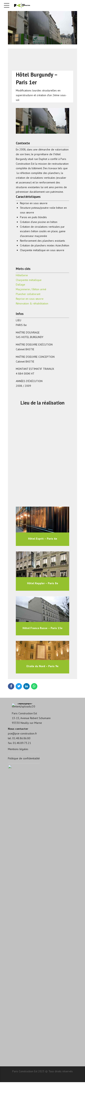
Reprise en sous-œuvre (29, 298)
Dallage (20, 284)
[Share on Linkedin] (26, 686)
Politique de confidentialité (24, 758)
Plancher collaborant (28, 294)
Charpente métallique (29, 280)
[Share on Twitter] (19, 686)
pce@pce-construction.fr (22, 733)
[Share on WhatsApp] (34, 686)
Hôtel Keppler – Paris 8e (42, 583)
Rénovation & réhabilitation (32, 303)
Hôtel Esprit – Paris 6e (42, 538)
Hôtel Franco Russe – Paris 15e (42, 628)
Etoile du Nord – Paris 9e (42, 666)
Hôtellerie (22, 275)
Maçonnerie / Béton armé (31, 289)
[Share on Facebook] (11, 686)
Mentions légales (18, 749)
